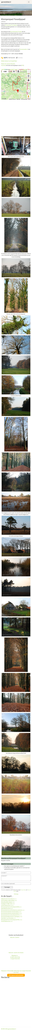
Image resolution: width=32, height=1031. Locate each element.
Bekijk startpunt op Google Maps (9, 61)
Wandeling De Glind (7, 908)
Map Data (18, 99)
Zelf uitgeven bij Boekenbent (16, 975)
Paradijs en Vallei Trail (8, 903)
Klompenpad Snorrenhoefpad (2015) (11, 915)
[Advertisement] (8, 928)
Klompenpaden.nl (23, 49)
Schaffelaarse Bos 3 (7, 905)
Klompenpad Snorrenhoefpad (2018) (11, 919)
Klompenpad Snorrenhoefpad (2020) (11, 907)
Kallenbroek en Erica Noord (8, 898)
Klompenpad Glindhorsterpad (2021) (11, 911)
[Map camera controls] (28, 90)
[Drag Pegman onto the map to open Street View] (28, 96)
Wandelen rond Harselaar (8, 918)
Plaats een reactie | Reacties (8, 63)
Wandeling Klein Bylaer (7, 902)
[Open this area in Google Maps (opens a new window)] (4, 99)
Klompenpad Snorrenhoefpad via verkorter (12, 910)
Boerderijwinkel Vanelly (16, 31)
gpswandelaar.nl (6, 2)
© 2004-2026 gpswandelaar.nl (8, 1029)
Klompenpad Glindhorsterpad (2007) (11, 913)
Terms (29, 99)
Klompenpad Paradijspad (11, 25)
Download (3, 65)
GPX (22, 65)
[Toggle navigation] (29, 2)
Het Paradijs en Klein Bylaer (9, 900)
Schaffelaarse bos (6, 921)
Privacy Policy (23, 889)
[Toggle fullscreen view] (28, 71)
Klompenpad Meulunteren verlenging (11, 916)
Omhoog (16, 894)
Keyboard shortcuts (12, 99)
